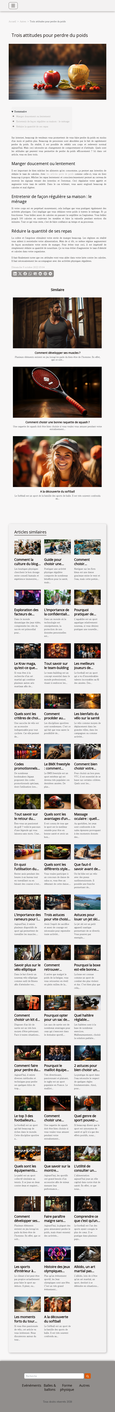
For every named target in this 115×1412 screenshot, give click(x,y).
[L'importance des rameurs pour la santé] (27, 902)
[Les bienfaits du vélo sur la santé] (87, 700)
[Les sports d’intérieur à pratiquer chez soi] (27, 1253)
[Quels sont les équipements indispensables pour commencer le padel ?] (27, 1153)
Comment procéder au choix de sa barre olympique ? (57, 720)
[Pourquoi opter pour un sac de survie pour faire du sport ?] (57, 1002)
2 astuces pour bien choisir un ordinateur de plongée (85, 1072)
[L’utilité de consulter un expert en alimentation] (87, 1153)
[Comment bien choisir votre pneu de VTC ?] (87, 751)
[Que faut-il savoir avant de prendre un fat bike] (87, 851)
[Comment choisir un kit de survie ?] (27, 1002)
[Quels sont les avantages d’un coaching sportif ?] (57, 801)
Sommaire (20, 112)
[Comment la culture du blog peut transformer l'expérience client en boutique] (27, 546)
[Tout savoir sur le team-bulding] (57, 650)
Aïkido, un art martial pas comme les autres (84, 1273)
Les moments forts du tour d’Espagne (24, 1321)
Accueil (12, 21)
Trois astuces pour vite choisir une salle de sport (56, 921)
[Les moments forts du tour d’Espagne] (27, 1304)
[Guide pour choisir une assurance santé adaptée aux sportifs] (57, 546)
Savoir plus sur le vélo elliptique (27, 967)
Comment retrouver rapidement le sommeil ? (55, 971)
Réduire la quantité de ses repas (32, 126)
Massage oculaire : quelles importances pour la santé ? (87, 820)
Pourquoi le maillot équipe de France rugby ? (56, 1072)
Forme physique (67, 1387)
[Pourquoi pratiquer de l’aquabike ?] (87, 597)
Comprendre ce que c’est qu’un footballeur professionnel (86, 1222)
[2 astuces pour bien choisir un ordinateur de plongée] (87, 1052)
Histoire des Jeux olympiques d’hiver (57, 1271)
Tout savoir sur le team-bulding (56, 665)
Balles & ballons (50, 1387)
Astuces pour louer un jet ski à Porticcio (87, 919)
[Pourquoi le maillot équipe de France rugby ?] (57, 1052)
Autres (23, 21)
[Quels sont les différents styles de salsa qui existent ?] (57, 851)
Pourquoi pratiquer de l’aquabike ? (84, 614)
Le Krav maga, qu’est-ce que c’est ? (25, 667)
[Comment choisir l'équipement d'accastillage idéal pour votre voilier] (87, 546)
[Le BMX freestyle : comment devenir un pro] (57, 751)
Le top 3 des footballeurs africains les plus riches (27, 1122)
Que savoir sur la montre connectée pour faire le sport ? (57, 1172)
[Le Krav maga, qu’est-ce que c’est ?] (27, 650)
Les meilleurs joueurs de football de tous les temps (86, 670)
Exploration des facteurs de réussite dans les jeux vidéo (27, 616)
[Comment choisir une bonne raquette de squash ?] (57, 392)
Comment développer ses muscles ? (57, 353)
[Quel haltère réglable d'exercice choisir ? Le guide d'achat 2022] (87, 1002)
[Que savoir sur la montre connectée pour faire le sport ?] (57, 1153)
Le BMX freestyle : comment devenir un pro (57, 768)
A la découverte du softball (57, 491)
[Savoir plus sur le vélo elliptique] (27, 952)
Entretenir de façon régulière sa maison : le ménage (42, 121)
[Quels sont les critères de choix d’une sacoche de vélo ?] (27, 700)
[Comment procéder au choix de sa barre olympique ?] (57, 700)
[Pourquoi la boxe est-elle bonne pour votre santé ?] (87, 952)
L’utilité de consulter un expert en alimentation (84, 1172)
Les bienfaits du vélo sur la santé (86, 715)
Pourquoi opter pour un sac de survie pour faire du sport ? (57, 1021)
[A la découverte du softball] (57, 461)
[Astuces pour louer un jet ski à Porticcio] (87, 902)
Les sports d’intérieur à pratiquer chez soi (25, 1273)
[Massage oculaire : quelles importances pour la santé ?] (87, 801)
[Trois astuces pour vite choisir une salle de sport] (57, 902)
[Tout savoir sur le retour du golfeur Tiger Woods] (27, 801)
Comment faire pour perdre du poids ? (26, 1069)
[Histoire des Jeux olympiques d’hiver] (57, 1253)
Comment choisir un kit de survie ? (26, 1019)
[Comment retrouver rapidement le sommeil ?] (57, 952)
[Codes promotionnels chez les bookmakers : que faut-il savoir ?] (27, 751)
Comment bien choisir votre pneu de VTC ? (85, 768)
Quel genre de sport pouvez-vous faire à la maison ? (85, 1122)
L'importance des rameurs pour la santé (27, 919)
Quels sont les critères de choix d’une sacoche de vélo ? (27, 720)
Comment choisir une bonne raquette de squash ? (58, 422)
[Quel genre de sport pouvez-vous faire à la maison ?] (87, 1103)
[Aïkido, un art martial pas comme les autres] (87, 1253)
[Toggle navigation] (13, 5)
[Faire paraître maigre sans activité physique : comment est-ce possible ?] (57, 1203)
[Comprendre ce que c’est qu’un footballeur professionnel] (87, 1203)
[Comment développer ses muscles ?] (57, 322)
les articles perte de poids (60, 174)
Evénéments (31, 1385)
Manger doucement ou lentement (33, 116)
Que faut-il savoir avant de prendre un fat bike (86, 871)
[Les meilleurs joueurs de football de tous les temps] (87, 650)
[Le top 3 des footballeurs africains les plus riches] (27, 1103)
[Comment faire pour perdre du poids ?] (27, 1052)
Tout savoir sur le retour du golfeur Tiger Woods (26, 820)
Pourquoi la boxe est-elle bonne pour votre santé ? (87, 971)
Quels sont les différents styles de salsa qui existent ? (56, 871)
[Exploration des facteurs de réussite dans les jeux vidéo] (27, 597)
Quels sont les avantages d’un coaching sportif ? (56, 820)
